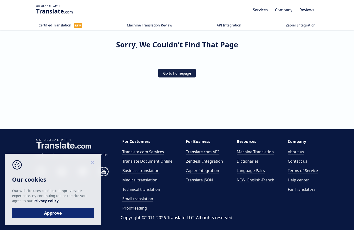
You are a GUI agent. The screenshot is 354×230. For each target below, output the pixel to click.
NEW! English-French (255, 180)
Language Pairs (251, 170)
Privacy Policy (46, 200)
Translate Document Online (147, 161)
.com (54, 11)
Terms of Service (303, 170)
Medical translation (139, 180)
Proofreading (134, 208)
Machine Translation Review (149, 25)
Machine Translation (255, 151)
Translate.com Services (143, 151)
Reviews (307, 10)
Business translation (140, 170)
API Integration (229, 25)
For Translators (301, 189)
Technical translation (141, 189)
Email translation (137, 198)
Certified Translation (60, 25)
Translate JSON (199, 180)
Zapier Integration (300, 25)
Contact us (297, 161)
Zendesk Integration (204, 161)
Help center (298, 180)
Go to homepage (177, 73)
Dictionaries (248, 161)
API (202, 151)
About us (296, 151)
